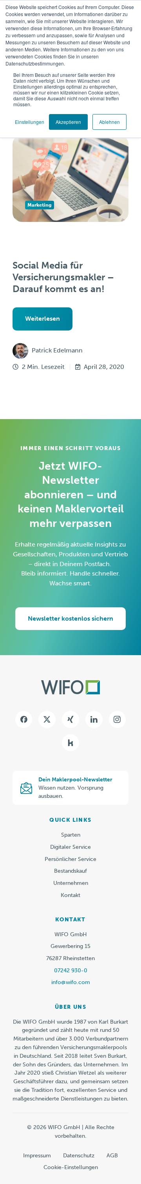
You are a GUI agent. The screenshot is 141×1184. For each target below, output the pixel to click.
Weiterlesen (42, 318)
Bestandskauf (70, 871)
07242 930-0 (70, 970)
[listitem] (70, 1060)
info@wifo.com (70, 982)
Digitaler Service (70, 847)
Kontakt (70, 895)
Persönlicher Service (70, 859)
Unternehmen (70, 883)
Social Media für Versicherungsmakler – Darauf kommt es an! (63, 277)
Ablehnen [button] (109, 121)
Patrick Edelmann (57, 350)
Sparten (70, 835)
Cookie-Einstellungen (70, 1167)
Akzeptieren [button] (68, 121)
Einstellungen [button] (29, 121)
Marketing (39, 205)
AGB (112, 1155)
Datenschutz (78, 1155)
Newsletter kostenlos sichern (70, 618)
